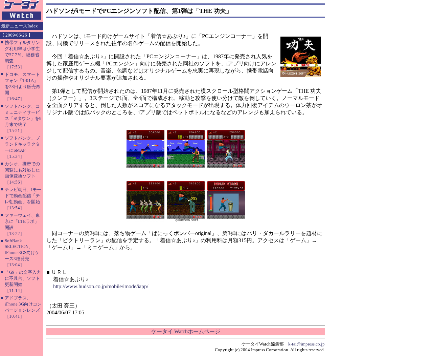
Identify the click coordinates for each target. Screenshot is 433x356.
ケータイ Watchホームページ (185, 331)
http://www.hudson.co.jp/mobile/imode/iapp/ (100, 286)
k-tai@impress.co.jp (306, 344)
